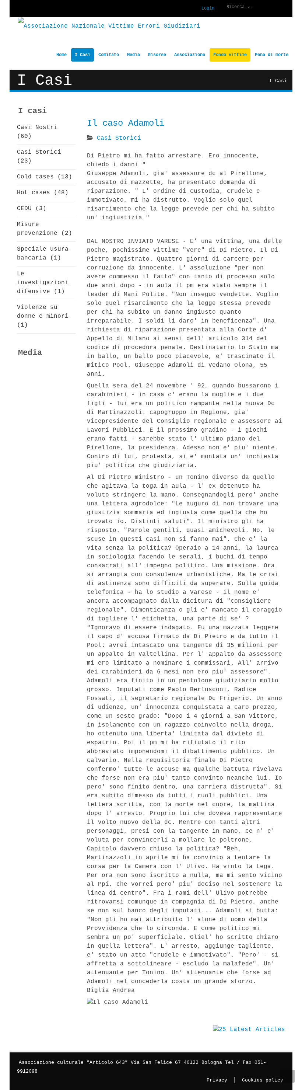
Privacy (217, 1080)
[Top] (287, 1076)
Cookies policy (262, 1080)
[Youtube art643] (48, 9)
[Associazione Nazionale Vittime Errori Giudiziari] (109, 26)
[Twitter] (33, 9)
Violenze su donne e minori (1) (43, 316)
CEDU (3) (31, 208)
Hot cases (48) (43, 192)
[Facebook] (19, 9)
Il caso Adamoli (125, 123)
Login (207, 8)
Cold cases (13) (44, 177)
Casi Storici (119, 138)
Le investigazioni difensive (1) (43, 283)
